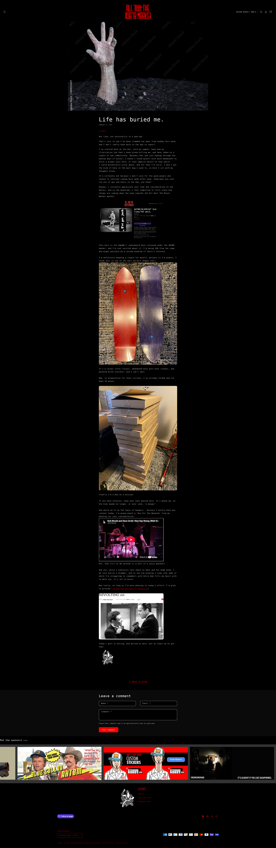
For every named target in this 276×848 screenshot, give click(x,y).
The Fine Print (144, 798)
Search (141, 794)
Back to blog (139, 682)
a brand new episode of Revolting (129, 589)
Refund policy (108, 843)
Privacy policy (122, 843)
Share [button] (103, 131)
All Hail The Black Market (74, 843)
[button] (4, 11)
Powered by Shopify (92, 843)
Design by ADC (144, 801)
